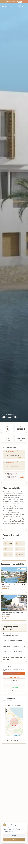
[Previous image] (3, 575)
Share (14, 691)
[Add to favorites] (18, 569)
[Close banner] (26, 2)
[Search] (19, 6)
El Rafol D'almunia (9, 414)
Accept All (14, 839)
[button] (7, 709)
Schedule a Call (15, 677)
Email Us (15, 680)
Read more (6, 527)
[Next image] (24, 575)
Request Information (15, 673)
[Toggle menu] (25, 6)
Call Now (15, 684)
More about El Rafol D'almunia (14, 740)
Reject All (14, 835)
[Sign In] (22, 6)
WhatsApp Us (15, 687)
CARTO (21, 735)
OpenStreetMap (16, 735)
